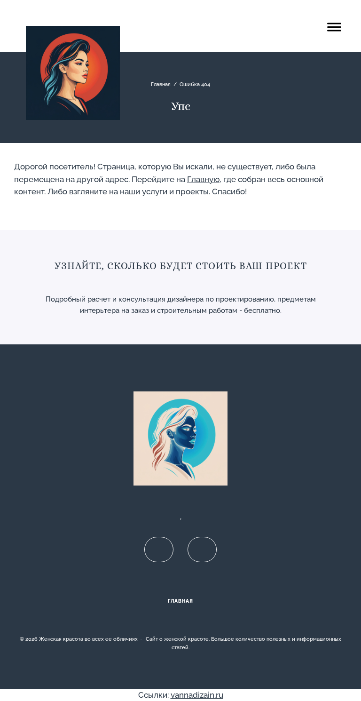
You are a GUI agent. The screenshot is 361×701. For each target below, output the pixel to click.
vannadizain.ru (197, 695)
